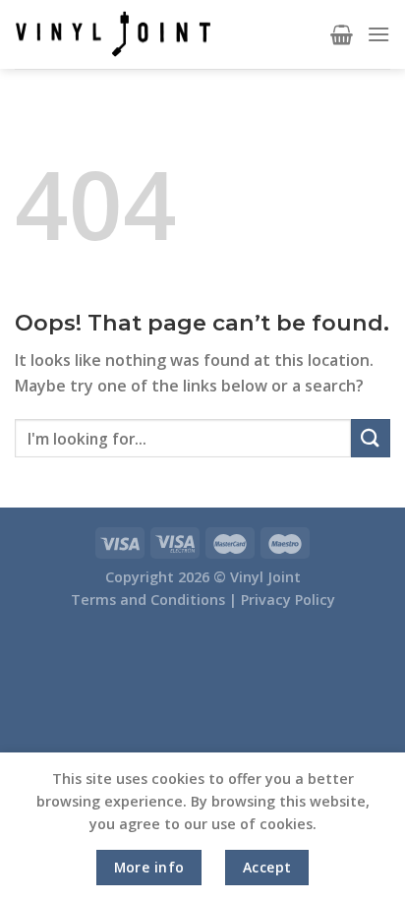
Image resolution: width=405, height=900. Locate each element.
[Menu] (378, 34)
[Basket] (341, 34)
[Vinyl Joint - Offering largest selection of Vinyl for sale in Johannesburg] (113, 34)
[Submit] (370, 438)
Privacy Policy (288, 599)
